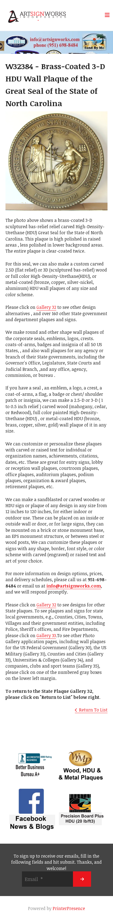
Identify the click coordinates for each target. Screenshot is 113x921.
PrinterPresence (69, 908)
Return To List (93, 710)
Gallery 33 (46, 635)
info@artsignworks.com (73, 586)
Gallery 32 (46, 307)
